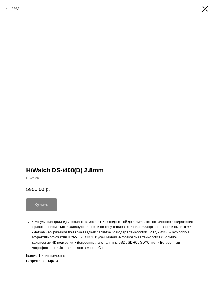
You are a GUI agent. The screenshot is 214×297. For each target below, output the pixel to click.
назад (14, 8)
